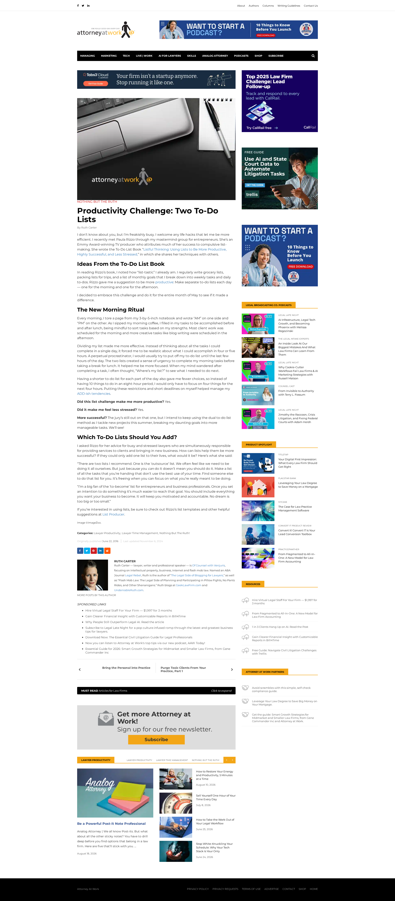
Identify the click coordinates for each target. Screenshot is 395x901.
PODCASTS (241, 55)
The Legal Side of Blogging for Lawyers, (197, 575)
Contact (288, 888)
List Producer (113, 514)
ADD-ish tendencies (93, 394)
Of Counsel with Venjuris (208, 565)
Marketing (109, 55)
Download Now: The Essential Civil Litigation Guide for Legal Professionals (138, 637)
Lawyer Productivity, (107, 533)
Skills (191, 55)
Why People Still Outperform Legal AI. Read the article (124, 622)
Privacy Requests (225, 888)
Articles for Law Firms (156, 690)
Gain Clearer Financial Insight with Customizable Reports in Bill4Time (135, 616)
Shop (258, 55)
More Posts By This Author (96, 595)
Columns (268, 5)
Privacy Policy (198, 888)
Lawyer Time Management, (140, 533)
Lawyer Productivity (139, 760)
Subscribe (275, 55)
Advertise (271, 888)
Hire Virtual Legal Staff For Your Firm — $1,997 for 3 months (128, 610)
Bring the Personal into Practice (126, 667)
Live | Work (144, 55)
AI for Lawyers (170, 55)
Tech (126, 55)
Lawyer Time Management (172, 760)
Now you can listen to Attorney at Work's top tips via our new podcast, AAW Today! (145, 643)
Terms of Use (251, 888)
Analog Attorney (215, 55)
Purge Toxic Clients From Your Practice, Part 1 (183, 669)
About (241, 5)
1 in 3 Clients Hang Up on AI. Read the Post (280, 626)
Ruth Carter (89, 227)
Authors (254, 5)
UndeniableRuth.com (128, 590)
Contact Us (311, 5)
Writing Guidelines (289, 5)
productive (164, 282)
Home (314, 888)
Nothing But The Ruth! (174, 533)
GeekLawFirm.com (188, 585)
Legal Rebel (132, 575)
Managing (87, 55)
